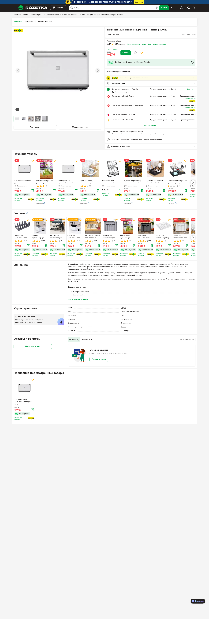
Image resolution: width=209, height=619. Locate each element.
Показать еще (149, 125)
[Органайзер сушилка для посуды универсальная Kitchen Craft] (46, 169)
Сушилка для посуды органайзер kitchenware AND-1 (155, 182)
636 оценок (120, 44)
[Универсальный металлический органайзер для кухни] (112, 169)
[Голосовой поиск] (156, 7)
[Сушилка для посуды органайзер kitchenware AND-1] (156, 169)
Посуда (33, 14)
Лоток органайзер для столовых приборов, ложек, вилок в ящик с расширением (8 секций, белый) (92, 237)
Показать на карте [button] (122, 92)
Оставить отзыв (99, 359)
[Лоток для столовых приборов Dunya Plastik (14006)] (163, 226)
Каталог (60, 8)
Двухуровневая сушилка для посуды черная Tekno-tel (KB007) (177, 182)
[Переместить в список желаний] (141, 52)
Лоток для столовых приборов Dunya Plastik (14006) (163, 237)
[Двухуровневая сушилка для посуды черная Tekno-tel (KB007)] (178, 169)
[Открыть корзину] (195, 7)
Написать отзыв (32, 346)
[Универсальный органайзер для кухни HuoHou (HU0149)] (24, 388)
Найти (164, 8)
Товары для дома (21, 14)
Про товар (18, 22)
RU (172, 8)
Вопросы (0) (87, 339)
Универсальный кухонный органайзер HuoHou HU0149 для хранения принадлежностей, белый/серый (67, 182)
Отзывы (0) (74, 339)
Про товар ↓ (35, 127)
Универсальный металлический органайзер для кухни (111, 182)
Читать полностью (78, 299)
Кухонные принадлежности (48, 14)
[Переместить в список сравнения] (135, 52)
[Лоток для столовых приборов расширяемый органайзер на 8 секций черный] (146, 226)
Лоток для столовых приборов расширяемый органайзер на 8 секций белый (181, 237)
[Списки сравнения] (188, 7)
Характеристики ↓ (80, 127)
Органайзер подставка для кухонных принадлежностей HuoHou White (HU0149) (24, 182)
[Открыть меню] (14, 7)
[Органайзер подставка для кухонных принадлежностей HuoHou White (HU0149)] (24, 169)
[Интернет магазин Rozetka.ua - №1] (32, 7)
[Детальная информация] (27, 213)
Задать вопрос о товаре (136, 44)
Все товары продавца (157, 44)
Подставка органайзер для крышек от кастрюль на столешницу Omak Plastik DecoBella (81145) (22, 237)
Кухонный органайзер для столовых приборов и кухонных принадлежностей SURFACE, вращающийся (133, 182)
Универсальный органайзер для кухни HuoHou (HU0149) (23, 401)
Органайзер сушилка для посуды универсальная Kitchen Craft (45, 182)
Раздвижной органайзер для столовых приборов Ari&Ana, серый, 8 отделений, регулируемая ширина (110, 237)
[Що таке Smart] (18, 30)
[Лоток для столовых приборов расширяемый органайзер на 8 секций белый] (181, 226)
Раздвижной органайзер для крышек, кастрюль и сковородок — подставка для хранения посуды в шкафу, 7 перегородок (57, 237)
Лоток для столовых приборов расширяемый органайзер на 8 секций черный (145, 237)
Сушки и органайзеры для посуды (74, 14)
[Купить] (32, 190)
